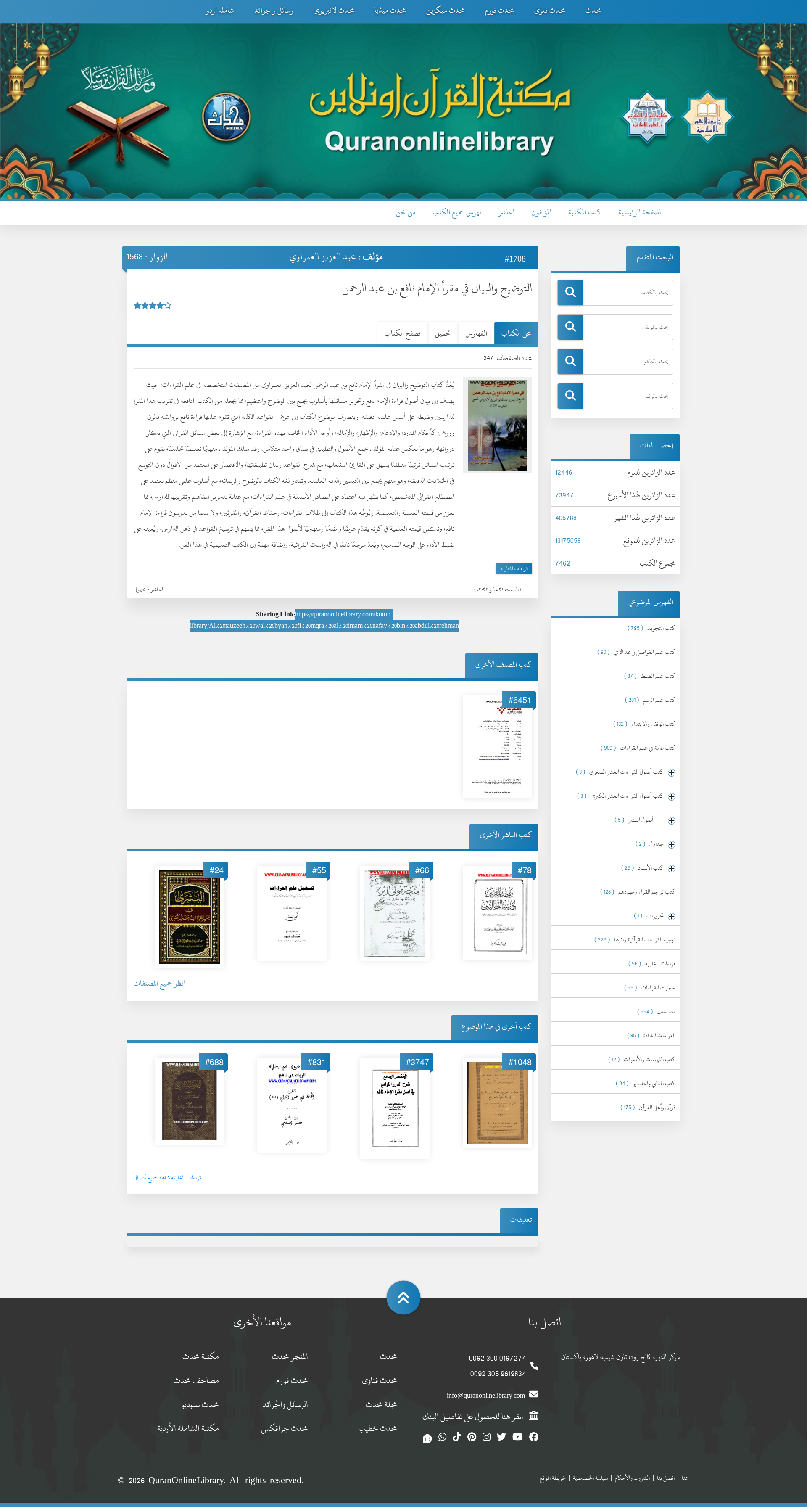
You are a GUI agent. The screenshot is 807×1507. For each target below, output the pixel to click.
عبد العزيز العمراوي (323, 256)
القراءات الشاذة (651, 1035)
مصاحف (656, 1011)
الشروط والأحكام (632, 1477)
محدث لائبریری (334, 10)
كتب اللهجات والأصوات (641, 1059)
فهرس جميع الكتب (457, 212)
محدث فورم (499, 10)
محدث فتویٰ (549, 10)
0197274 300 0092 (497, 1358)
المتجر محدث (290, 1356)
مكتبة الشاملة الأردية (188, 1428)
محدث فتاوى (379, 1380)
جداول (650, 843)
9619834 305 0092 (498, 1373)
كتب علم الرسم (650, 700)
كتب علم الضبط (649, 676)
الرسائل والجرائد (285, 1404)
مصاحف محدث (196, 1380)
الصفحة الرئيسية (640, 212)
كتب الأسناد (642, 867)
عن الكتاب (516, 333)
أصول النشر (639, 819)
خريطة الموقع (553, 1477)
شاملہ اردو (220, 10)
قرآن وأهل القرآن (647, 1107)
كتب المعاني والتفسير (645, 1083)
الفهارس (476, 333)
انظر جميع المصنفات (159, 983)
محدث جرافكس (284, 1428)
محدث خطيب (378, 1428)
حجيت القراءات (649, 987)
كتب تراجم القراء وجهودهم (637, 891)
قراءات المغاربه (514, 568)
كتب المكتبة (584, 212)
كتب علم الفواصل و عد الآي (636, 652)
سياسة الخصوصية (590, 1477)
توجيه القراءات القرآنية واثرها (634, 939)
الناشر (506, 212)
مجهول (140, 589)
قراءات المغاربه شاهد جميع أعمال (167, 1177)
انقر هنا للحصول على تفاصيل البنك (473, 1416)
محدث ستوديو (200, 1404)
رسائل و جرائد (273, 10)
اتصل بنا (666, 1477)
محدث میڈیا (390, 10)
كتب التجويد (651, 628)
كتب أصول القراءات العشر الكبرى (620, 795)
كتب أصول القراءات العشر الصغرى (620, 771)
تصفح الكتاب (403, 333)
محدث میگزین (445, 10)
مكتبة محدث (200, 1356)
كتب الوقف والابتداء (644, 724)
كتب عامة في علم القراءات (638, 748)
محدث (593, 10)
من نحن (406, 212)
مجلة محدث (381, 1404)
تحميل (443, 333)
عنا (685, 1477)
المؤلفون (541, 212)
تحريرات (649, 915)
